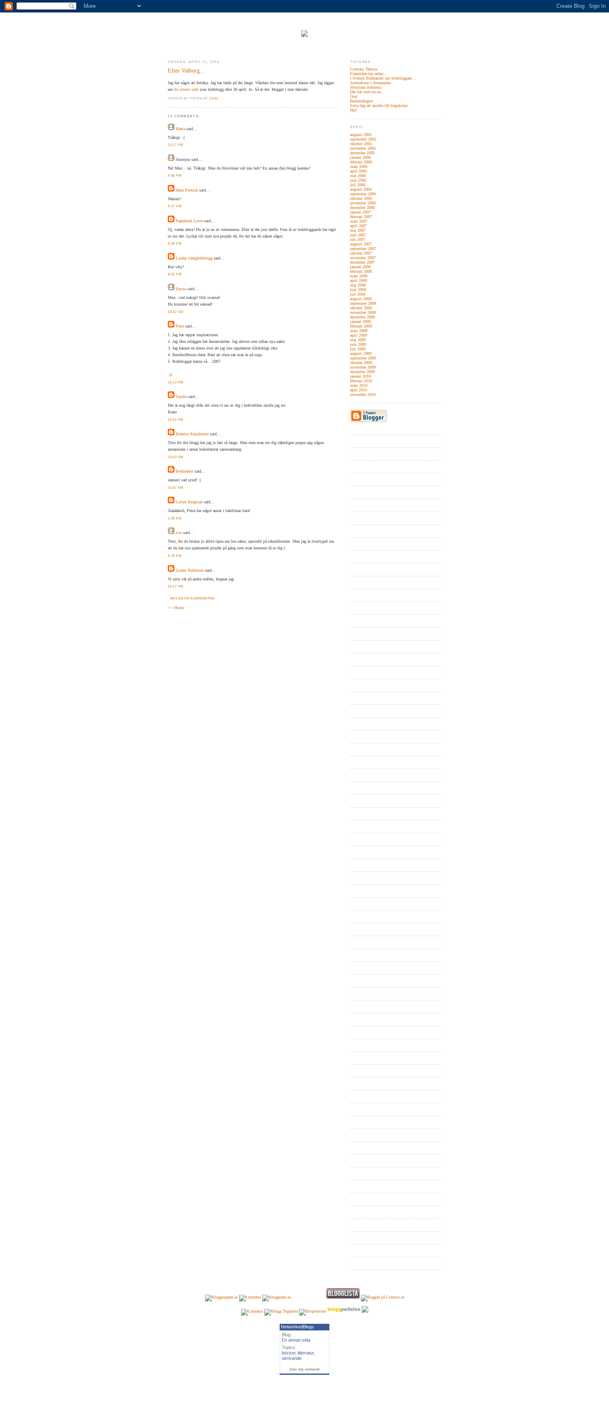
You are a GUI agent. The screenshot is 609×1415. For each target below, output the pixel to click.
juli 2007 (357, 239)
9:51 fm (174, 274)
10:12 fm (176, 312)
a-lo (179, 532)
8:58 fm (174, 175)
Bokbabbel (184, 471)
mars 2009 (358, 330)
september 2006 (363, 194)
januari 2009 (360, 321)
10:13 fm (176, 382)
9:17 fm (174, 206)
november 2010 (363, 394)
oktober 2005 (361, 143)
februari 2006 (361, 162)
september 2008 (363, 303)
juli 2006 (357, 184)
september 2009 (363, 358)
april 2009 (358, 335)
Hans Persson (187, 190)
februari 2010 (361, 381)
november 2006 (363, 203)
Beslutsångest (361, 101)
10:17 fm (176, 586)
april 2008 (358, 280)
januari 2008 (360, 267)
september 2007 (363, 248)
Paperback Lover (189, 220)
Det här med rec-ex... (367, 92)
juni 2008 (358, 289)
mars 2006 (358, 166)
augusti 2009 (361, 353)
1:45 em (174, 518)
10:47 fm (176, 488)
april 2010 (358, 390)
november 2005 (363, 148)
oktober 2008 (361, 308)
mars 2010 (358, 385)
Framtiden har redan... (368, 73)
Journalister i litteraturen (370, 82)
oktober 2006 (361, 198)
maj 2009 (358, 339)
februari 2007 (361, 216)
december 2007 (362, 262)
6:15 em (174, 556)
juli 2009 (357, 349)
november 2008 (363, 312)
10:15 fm (176, 420)
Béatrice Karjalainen (192, 434)
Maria (180, 128)
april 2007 (358, 225)
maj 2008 (358, 285)
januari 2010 (360, 376)
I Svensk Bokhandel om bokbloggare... (383, 78)
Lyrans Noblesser (190, 570)
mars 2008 (358, 276)
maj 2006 (358, 175)
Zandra (181, 396)
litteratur (306, 1352)
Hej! (353, 110)
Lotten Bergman (189, 502)
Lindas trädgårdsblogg (194, 258)
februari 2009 (361, 326)
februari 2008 (361, 271)
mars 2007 (358, 221)
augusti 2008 (361, 298)
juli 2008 (357, 294)
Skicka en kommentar (192, 598)
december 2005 (362, 152)
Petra (180, 326)
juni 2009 (358, 344)
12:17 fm (176, 145)
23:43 (213, 98)
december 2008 (362, 317)
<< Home (176, 607)
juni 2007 (358, 235)
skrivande (292, 1358)
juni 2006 (358, 180)
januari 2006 (360, 157)
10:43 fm (176, 457)
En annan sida (186, 89)
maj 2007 (358, 230)
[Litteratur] (250, 1297)
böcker (288, 1352)
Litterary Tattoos (363, 69)
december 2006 (362, 207)
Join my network (304, 1369)
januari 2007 (360, 212)
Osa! (354, 96)
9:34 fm (174, 243)
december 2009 (362, 371)
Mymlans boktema (365, 87)
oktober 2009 (361, 362)
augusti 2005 (361, 134)
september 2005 (363, 139)
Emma (181, 288)
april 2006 (358, 171)
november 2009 (363, 367)
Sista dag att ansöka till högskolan (379, 105)
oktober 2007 (361, 253)
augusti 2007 (361, 244)
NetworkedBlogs (297, 1326)
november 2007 (363, 257)
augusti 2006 (361, 189)
